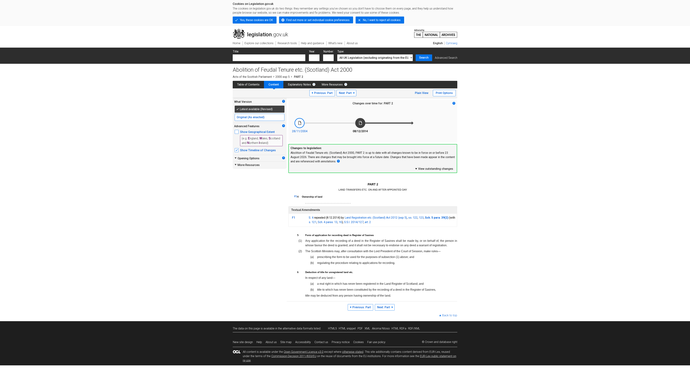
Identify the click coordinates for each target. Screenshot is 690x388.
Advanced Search (446, 57)
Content (273, 84)
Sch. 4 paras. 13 (327, 222)
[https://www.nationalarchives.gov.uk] (435, 32)
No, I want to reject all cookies (382, 20)
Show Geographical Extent (257, 132)
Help (259, 342)
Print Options (444, 93)
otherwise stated (352, 352)
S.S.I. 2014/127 (354, 222)
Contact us (321, 342)
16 (340, 222)
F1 (295, 196)
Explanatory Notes (299, 84)
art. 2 (368, 222)
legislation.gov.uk (262, 30)
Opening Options (246, 158)
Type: (340, 51)
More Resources (332, 84)
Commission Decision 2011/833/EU (293, 356)
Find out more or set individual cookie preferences (317, 20)
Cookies (358, 342)
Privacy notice (341, 342)
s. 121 (312, 222)
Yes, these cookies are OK (256, 20)
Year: (312, 51)
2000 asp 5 (282, 76)
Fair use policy (376, 342)
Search (424, 57)
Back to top (449, 315)
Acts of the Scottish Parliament (252, 76)
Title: (236, 51)
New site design (243, 342)
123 (421, 217)
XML (367, 328)
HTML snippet (347, 328)
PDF (360, 328)
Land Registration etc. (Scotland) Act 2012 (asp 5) (376, 217)
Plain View (421, 93)
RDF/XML (414, 328)
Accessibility (303, 342)
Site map (286, 342)
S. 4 (311, 217)
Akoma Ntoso (381, 328)
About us (271, 342)
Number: (328, 51)
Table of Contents (248, 84)
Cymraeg (451, 43)
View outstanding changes (434, 168)
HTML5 (332, 328)
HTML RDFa (399, 328)
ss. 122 (413, 217)
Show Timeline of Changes (258, 150)
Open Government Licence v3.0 (303, 352)
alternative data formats (298, 328)
